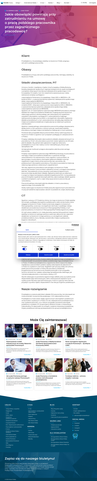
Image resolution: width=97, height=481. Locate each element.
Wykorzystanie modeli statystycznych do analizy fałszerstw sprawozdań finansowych (18, 343)
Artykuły (20, 339)
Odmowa (28, 254)
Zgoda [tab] (27, 229)
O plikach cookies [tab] (69, 229)
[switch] (40, 249)
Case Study (25, 10)
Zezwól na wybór (48, 254)
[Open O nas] (45, 3)
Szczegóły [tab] (48, 229)
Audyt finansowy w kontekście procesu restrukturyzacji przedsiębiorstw (46, 378)
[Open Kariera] (53, 3)
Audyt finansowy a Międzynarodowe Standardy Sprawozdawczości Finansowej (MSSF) (48, 343)
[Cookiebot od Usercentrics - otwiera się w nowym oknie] (72, 225)
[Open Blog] (60, 3)
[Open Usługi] (20, 3)
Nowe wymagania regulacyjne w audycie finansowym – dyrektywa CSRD (77, 343)
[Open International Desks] (37, 3)
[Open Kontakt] (70, 3)
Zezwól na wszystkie (69, 254)
